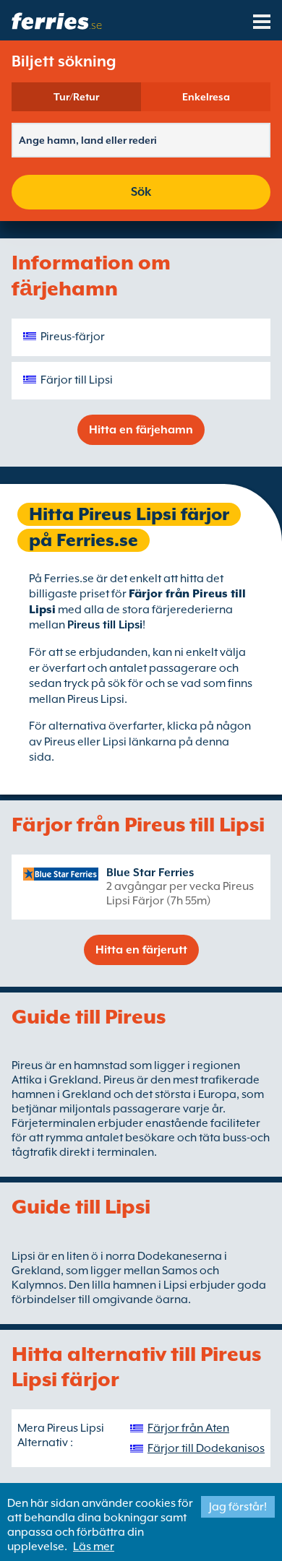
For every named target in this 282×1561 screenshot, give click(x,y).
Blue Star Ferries (150, 872)
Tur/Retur (76, 97)
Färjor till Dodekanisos (206, 1448)
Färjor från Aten (188, 1428)
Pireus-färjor (72, 336)
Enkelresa (206, 97)
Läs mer (93, 1546)
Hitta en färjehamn (141, 429)
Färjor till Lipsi (76, 379)
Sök (141, 192)
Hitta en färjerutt (141, 949)
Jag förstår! (238, 1506)
